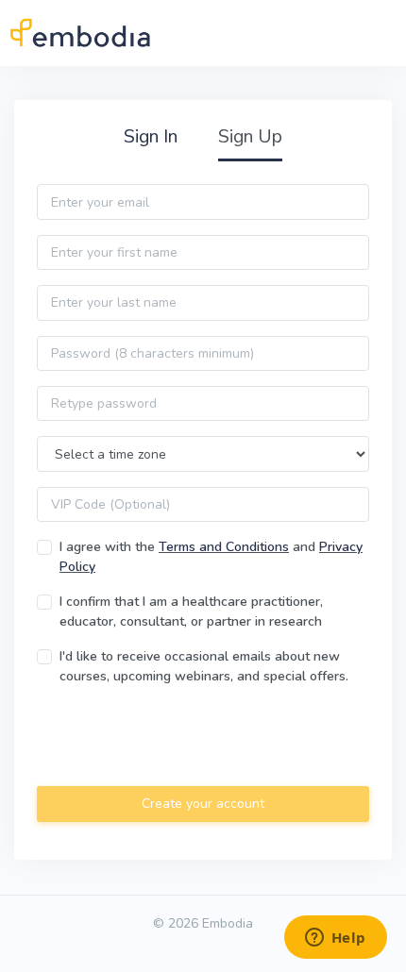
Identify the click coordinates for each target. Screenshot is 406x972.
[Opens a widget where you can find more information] (335, 939)
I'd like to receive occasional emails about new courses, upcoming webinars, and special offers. (203, 666)
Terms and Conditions (224, 547)
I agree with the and (211, 557)
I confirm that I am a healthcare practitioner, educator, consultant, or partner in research (191, 611)
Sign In (151, 136)
